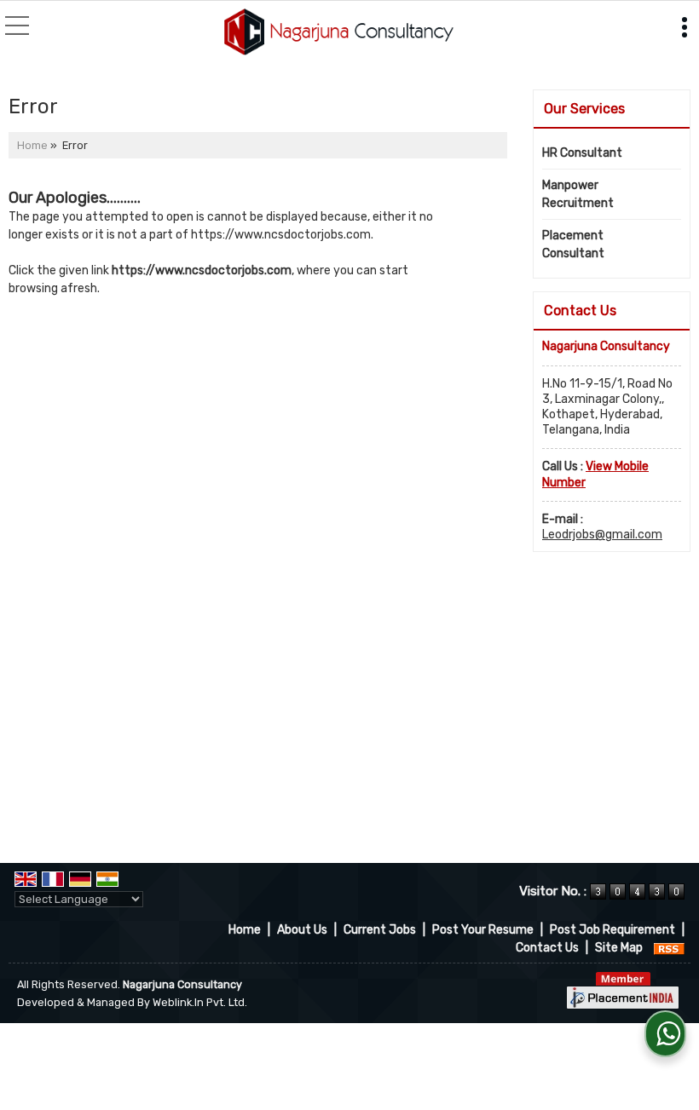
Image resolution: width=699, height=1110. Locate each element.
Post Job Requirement (612, 930)
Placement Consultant (573, 244)
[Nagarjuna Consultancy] (338, 33)
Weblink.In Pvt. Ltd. (200, 1002)
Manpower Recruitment (578, 194)
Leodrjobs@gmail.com (602, 534)
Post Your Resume (483, 930)
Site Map (619, 947)
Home (32, 145)
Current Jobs (380, 930)
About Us (302, 930)
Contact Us (547, 947)
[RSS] (669, 947)
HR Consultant (582, 153)
